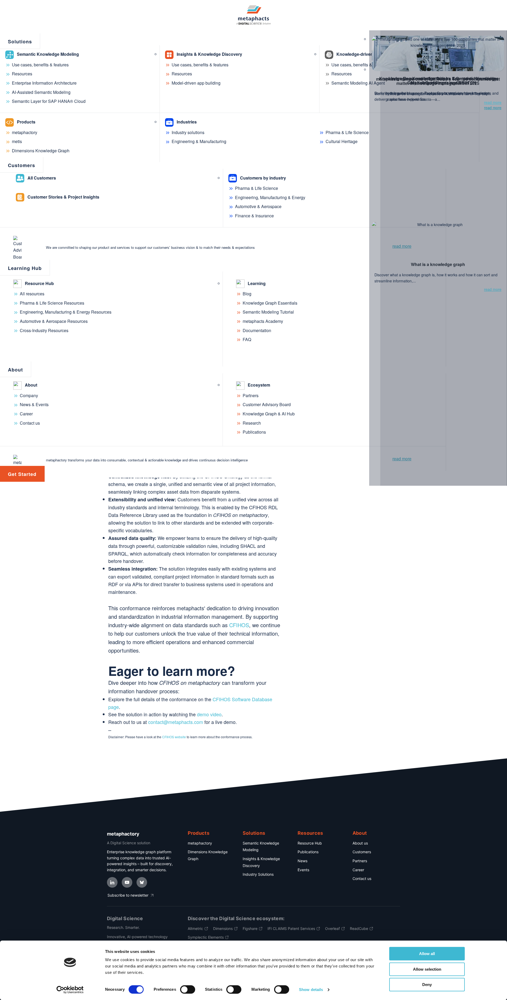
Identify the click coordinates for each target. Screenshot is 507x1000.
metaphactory (200, 843)
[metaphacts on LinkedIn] (112, 882)
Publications (308, 852)
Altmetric (195, 928)
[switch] (187, 989)
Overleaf (332, 928)
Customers (362, 852)
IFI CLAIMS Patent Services (291, 928)
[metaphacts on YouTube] (127, 882)
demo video (209, 714)
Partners (360, 861)
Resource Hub (310, 843)
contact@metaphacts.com (175, 721)
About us (360, 843)
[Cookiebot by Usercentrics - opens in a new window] (70, 990)
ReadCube (359, 928)
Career (358, 870)
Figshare (250, 928)
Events (303, 870)
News (302, 861)
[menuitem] (20, 41)
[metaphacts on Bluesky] (142, 882)
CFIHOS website (174, 737)
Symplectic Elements (206, 937)
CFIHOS (239, 625)
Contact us (362, 878)
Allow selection (427, 969)
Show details (311, 989)
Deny (427, 984)
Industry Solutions (258, 874)
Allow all (427, 953)
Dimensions (223, 928)
